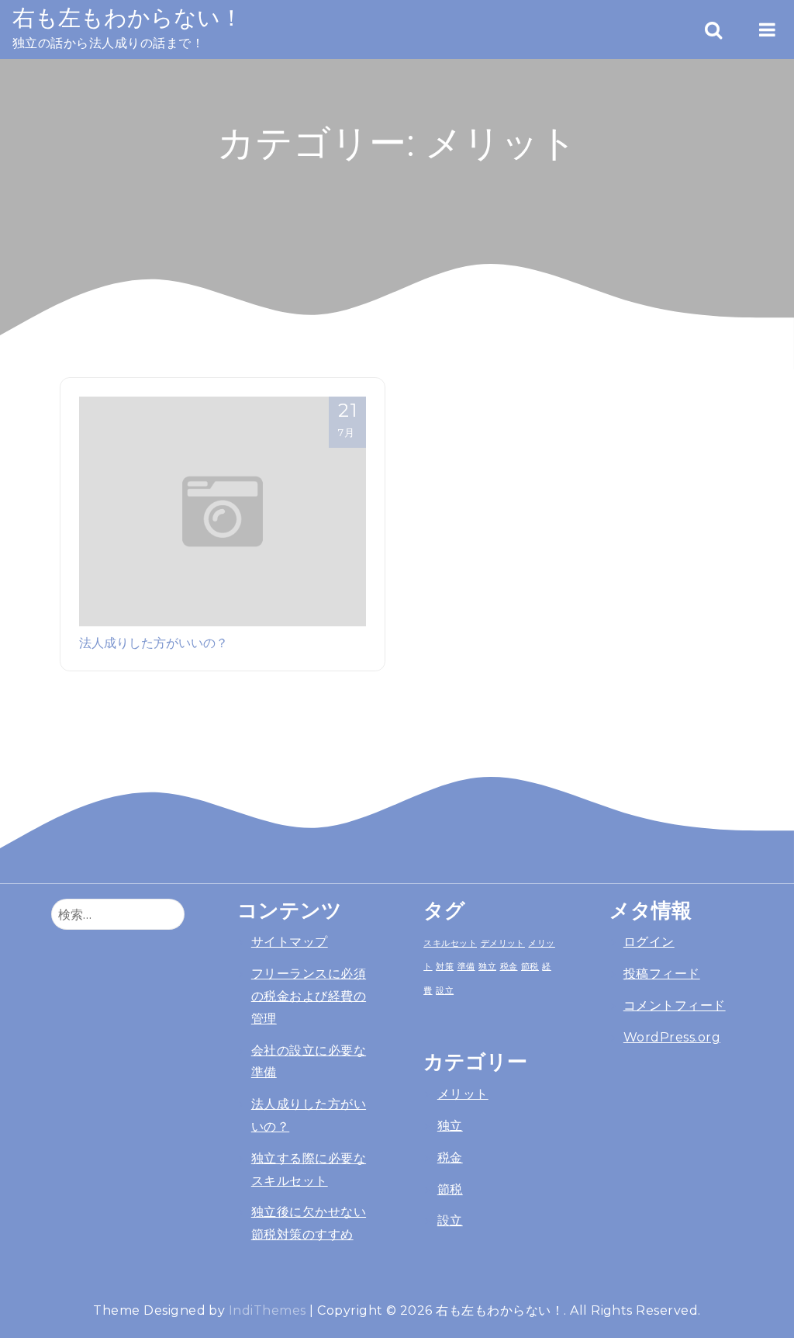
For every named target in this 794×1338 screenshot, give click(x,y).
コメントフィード (674, 1005)
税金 (509, 966)
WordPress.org (671, 1037)
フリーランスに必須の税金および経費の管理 (308, 996)
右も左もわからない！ (127, 17)
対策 (445, 966)
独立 (487, 966)
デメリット (503, 943)
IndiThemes (267, 1310)
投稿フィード (661, 973)
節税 (530, 966)
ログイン (649, 941)
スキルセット (450, 943)
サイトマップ (289, 941)
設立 (445, 990)
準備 (466, 966)
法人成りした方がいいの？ (153, 642)
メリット (462, 1094)
